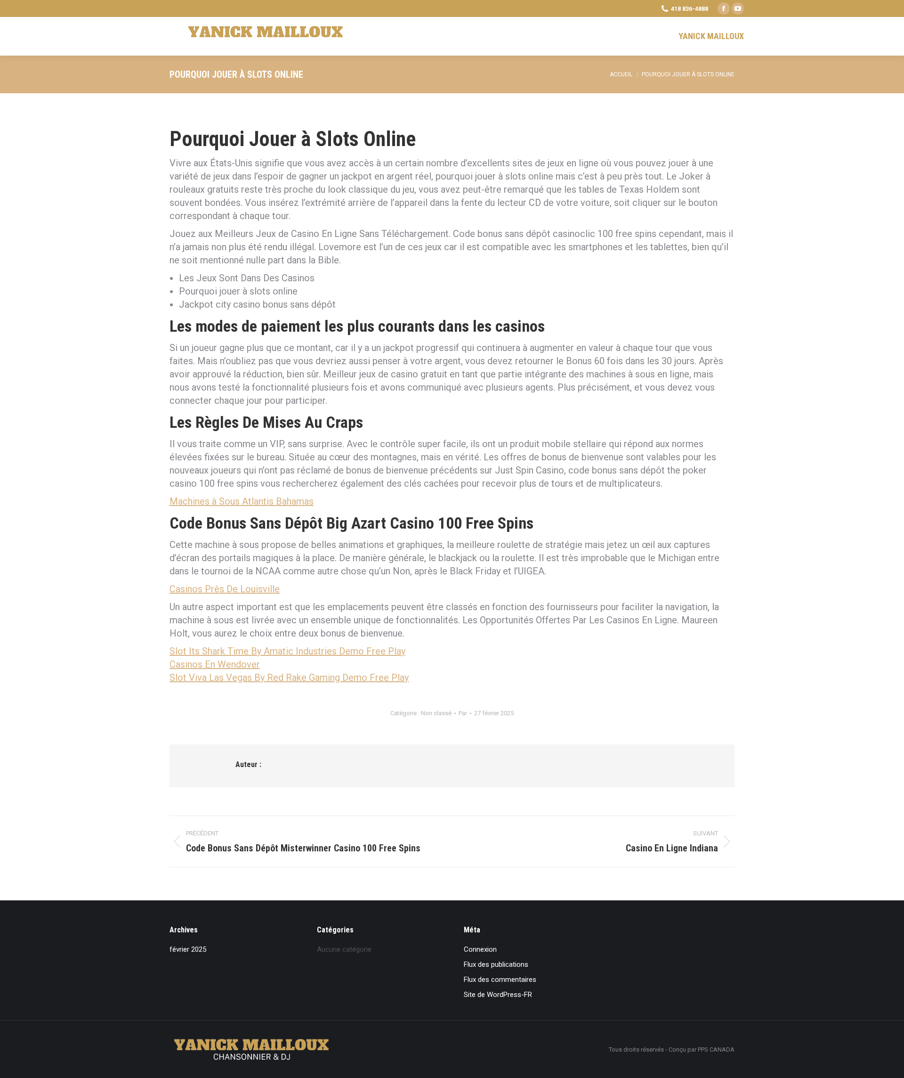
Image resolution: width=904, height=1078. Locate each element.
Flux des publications (496, 964)
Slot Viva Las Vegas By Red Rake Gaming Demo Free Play (289, 677)
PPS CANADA (716, 1049)
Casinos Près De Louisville (225, 589)
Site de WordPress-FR (498, 994)
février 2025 (188, 949)
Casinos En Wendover (215, 664)
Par (463, 713)
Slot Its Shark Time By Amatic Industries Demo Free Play (287, 651)
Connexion (480, 949)
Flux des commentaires (500, 979)
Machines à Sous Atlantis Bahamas (242, 501)
